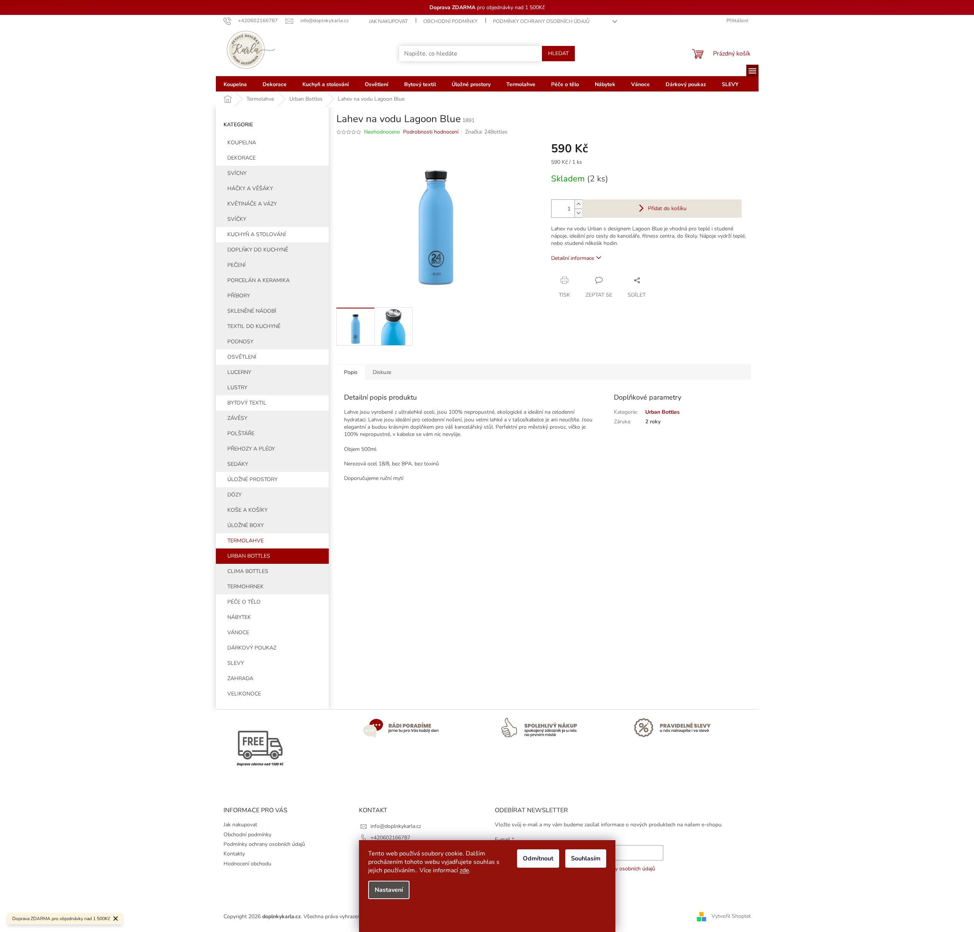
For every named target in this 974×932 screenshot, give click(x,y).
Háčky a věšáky (250, 188)
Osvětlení (241, 357)
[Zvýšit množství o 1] (578, 204)
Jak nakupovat (388, 21)
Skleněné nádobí (251, 311)
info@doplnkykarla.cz (395, 826)
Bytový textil (246, 402)
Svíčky (236, 219)
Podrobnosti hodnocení (430, 131)
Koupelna (241, 142)
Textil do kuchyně (254, 326)
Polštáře (241, 433)
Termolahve (245, 540)
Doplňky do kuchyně (257, 249)
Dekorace (241, 158)
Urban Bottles (248, 556)
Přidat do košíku (667, 208)
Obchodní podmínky (450, 21)
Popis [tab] (350, 372)
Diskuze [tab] (382, 372)
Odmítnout (538, 858)
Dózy (234, 494)
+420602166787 (390, 837)
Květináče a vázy (252, 203)
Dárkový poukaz (251, 647)
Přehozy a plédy (251, 448)
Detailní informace (572, 258)
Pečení (236, 265)
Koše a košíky (247, 510)
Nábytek (239, 617)
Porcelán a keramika (258, 280)
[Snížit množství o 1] (578, 213)
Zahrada (240, 678)
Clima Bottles (247, 571)
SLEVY (235, 663)
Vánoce (238, 632)
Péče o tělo (244, 602)
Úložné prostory (252, 479)
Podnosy (240, 341)
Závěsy (237, 418)
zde (464, 870)
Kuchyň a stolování (256, 234)
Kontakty (234, 853)
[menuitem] (235, 83)
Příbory (238, 295)
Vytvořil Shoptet (731, 916)
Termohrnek (245, 586)
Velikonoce (244, 693)
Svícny (236, 173)
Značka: (486, 131)
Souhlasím (585, 858)
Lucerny (239, 372)
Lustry (237, 387)
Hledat (558, 53)
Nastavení (389, 890)
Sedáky (237, 464)
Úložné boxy (245, 525)
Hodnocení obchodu (247, 863)
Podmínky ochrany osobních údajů (541, 21)
